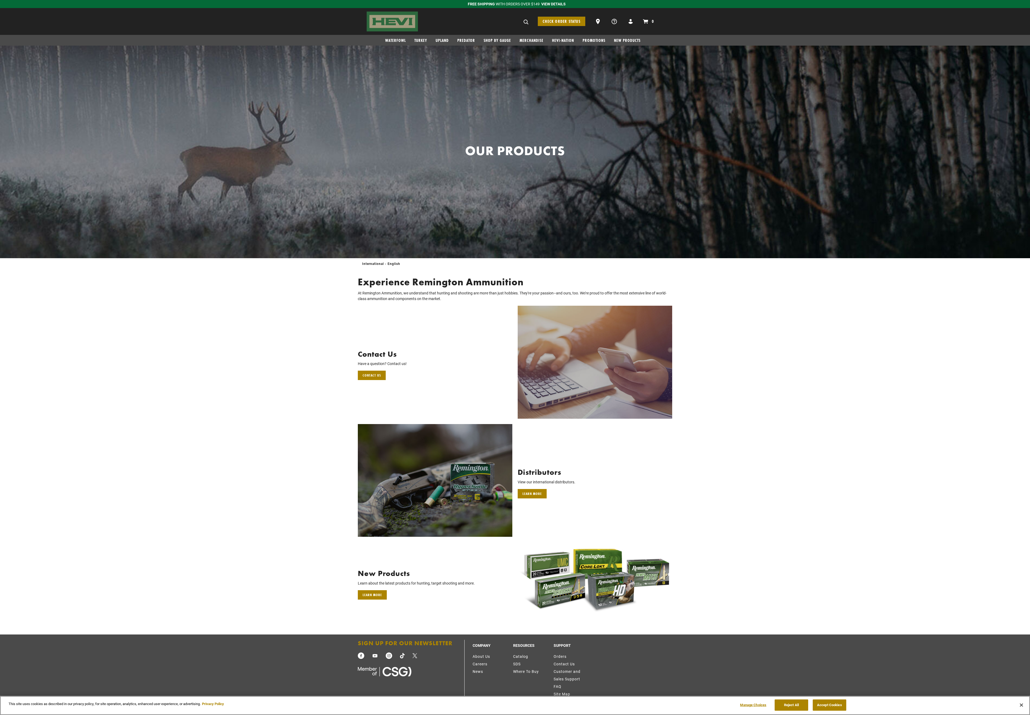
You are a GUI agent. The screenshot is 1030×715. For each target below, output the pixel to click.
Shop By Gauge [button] (497, 40)
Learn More (532, 493)
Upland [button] (442, 40)
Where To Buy (526, 671)
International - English (381, 263)
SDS (517, 663)
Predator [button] (466, 40)
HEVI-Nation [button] (563, 40)
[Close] (1021, 705)
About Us (481, 656)
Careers (480, 663)
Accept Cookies (829, 704)
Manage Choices (753, 704)
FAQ (557, 686)
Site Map (562, 693)
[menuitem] (397, 42)
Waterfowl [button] (395, 40)
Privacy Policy (213, 703)
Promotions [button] (594, 40)
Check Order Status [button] (561, 21)
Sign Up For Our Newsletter (405, 643)
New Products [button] (627, 40)
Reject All (791, 704)
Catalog (520, 656)
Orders (560, 656)
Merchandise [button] (531, 40)
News (478, 671)
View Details (553, 3)
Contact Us (372, 375)
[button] (598, 21)
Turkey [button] (420, 40)
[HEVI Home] (392, 20)
